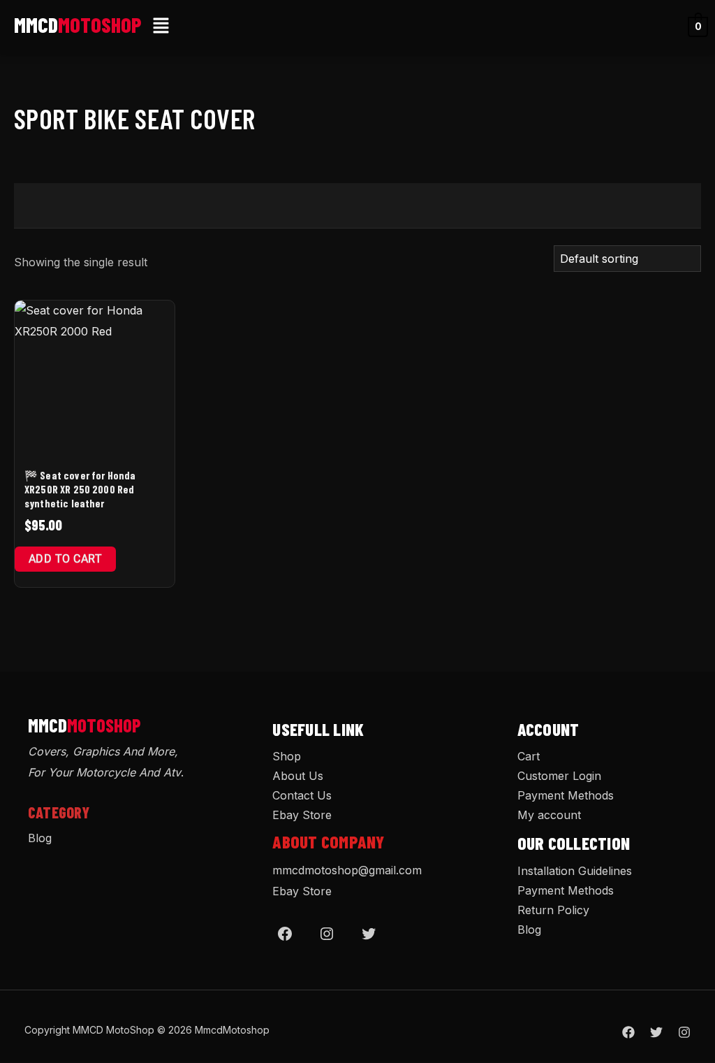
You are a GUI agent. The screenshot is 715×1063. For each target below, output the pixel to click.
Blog (40, 838)
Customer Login (559, 776)
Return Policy (553, 910)
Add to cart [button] (65, 558)
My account (549, 815)
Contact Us (302, 795)
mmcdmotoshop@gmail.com (347, 870)
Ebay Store (302, 815)
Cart (528, 756)
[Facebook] (284, 933)
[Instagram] (326, 933)
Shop (286, 756)
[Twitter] (368, 933)
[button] (161, 27)
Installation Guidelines (574, 871)
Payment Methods (565, 795)
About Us (297, 776)
